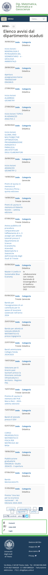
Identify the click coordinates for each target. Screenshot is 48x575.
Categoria (26, 42)
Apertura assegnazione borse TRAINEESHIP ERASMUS (13, 78)
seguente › (22, 511)
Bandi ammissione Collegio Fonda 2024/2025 (13, 352)
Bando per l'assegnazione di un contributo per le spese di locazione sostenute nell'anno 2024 (14, 308)
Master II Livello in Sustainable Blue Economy (13, 274)
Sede (17, 42)
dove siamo (33, 551)
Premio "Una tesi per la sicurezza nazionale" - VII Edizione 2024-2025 (13, 499)
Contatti (12, 523)
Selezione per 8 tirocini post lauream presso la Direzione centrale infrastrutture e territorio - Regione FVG (13, 375)
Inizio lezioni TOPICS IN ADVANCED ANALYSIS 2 (14, 116)
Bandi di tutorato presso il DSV (12, 418)
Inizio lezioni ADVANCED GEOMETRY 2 (10, 168)
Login (11, 531)
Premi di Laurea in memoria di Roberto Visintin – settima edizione (14, 208)
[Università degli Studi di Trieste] (7, 11)
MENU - (6, 26)
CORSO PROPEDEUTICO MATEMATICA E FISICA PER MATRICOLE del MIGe (12, 439)
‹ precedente (24, 509)
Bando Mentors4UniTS (11, 480)
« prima (11, 509)
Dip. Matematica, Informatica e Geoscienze (26, 7)
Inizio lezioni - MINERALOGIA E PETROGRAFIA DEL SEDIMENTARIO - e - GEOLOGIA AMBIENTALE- (13, 55)
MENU (11, 19)
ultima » (34, 511)
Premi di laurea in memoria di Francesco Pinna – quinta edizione (13, 188)
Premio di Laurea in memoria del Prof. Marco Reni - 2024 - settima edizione (13, 400)
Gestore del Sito (35, 542)
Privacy (31, 556)
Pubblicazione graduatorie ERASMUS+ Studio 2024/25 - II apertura (14, 462)
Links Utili (12, 527)
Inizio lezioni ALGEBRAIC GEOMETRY (10, 98)
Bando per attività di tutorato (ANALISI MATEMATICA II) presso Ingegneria (14, 332)
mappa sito (33, 546)
